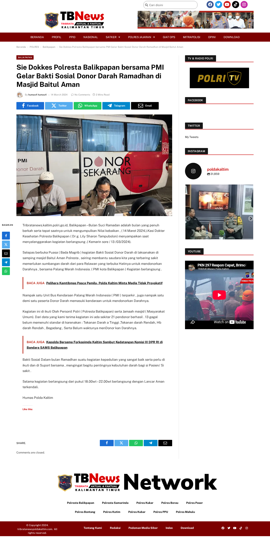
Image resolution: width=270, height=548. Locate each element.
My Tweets (191, 137)
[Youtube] (227, 4)
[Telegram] (6, 262)
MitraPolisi (191, 37)
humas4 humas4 (37, 94)
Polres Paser (194, 502)
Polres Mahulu (185, 511)
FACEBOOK (195, 100)
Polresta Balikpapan (80, 502)
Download (232, 37)
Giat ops (169, 37)
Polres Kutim (111, 511)
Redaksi (115, 527)
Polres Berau (169, 502)
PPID (72, 37)
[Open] (219, 218)
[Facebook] (210, 4)
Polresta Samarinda (115, 502)
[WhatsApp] (6, 271)
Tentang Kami (93, 527)
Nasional (90, 37)
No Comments (82, 94)
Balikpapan (49, 47)
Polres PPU (160, 511)
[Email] (6, 253)
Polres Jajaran (139, 37)
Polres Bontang (85, 511)
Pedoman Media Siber (143, 527)
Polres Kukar (144, 502)
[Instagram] (244, 4)
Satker (111, 37)
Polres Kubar (136, 511)
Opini (212, 37)
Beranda (37, 37)
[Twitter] (218, 4)
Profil (56, 37)
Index (169, 527)
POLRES (34, 47)
